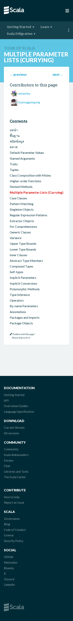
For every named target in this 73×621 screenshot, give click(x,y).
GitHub (8, 557)
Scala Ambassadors (16, 455)
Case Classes (18, 198)
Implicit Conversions (23, 283)
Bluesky (9, 568)
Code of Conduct (15, 529)
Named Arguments (22, 158)
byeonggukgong (29, 102)
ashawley (24, 93)
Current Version (14, 427)
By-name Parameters (24, 306)
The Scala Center (15, 477)
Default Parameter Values (27, 152)
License (9, 535)
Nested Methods (21, 186)
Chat (7, 466)
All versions (11, 433)
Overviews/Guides (16, 406)
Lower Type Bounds (23, 249)
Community (11, 449)
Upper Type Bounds (23, 243)
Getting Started (19, 27)
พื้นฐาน (15, 135)
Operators (17, 300)
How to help (11, 497)
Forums (8, 460)
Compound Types (21, 266)
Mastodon (10, 562)
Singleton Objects (22, 209)
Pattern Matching (21, 204)
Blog (7, 524)
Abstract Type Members (26, 260)
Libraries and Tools (16, 471)
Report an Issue (14, 502)
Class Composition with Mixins (30, 175)
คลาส (14, 147)
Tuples (14, 170)
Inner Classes (18, 255)
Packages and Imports (25, 317)
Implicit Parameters (23, 277)
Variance (15, 238)
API (6, 400)
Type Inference (20, 294)
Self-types (16, 272)
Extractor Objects (22, 221)
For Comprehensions (23, 226)
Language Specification (19, 411)
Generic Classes (20, 232)
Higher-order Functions (25, 181)
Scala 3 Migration (19, 33)
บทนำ (14, 130)
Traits (14, 164)
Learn (44, 27)
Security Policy (13, 541)
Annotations (18, 312)
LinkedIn (9, 584)
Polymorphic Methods (25, 289)
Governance (12, 518)
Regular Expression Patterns (28, 215)
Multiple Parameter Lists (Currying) (36, 192)
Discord (9, 579)
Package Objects (21, 323)
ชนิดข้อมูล (17, 141)
